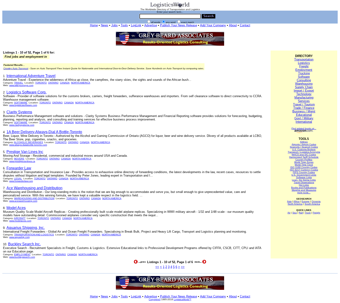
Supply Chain (304, 87)
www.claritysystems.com (21, 125)
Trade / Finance (303, 108)
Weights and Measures (304, 190)
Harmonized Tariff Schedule (303, 157)
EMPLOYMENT (22, 254)
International (304, 121)
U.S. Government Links (303, 175)
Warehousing (303, 83)
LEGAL (18, 178)
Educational (304, 115)
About (233, 25)
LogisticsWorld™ (182, 299)
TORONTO (41, 82)
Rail (301, 212)
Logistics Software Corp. (26, 92)
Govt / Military (303, 118)
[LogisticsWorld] (170, 7)
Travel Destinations (304, 182)
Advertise (150, 25)
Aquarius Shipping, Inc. (25, 228)
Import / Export (304, 90)
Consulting (304, 80)
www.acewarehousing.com (23, 201)
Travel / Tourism (304, 104)
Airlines (304, 142)
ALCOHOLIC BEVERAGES (28, 142)
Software (304, 76)
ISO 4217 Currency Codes (304, 169)
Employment (303, 70)
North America (295, 204)
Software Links (304, 177)
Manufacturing (303, 97)
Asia (289, 201)
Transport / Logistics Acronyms (304, 152)
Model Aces (16, 208)
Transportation (303, 59)
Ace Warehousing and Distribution (34, 188)
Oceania (316, 201)
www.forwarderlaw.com (21, 181)
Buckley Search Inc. (24, 244)
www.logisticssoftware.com (23, 105)
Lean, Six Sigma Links (304, 180)
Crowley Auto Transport (15, 68)
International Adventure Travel (31, 76)
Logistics (304, 63)
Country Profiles (303, 159)
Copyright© (155, 299)
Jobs (114, 25)
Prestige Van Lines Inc (24, 152)
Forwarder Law (18, 168)
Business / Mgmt (303, 111)
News (104, 25)
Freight (304, 66)
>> (183, 267)
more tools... (303, 192)
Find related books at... (303, 128)
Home (94, 25)
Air (288, 212)
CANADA (65, 82)
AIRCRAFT (19, 218)
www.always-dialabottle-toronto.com (28, 145)
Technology (304, 94)
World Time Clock (304, 164)
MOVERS (19, 158)
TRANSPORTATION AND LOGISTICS (34, 234)
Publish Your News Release (178, 25)
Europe (305, 201)
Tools (124, 25)
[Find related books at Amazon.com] (304, 132)
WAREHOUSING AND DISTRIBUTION (34, 198)
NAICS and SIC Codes (304, 154)
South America (312, 204)
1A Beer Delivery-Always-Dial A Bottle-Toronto (44, 132)
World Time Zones (303, 162)
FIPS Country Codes (304, 172)
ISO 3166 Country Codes (303, 167)
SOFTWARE (20, 102)
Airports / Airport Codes (304, 144)
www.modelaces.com (20, 220)
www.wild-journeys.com (21, 85)
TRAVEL (18, 82)
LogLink (136, 25)
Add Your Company (213, 25)
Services (304, 101)
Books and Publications (303, 187)
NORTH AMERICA (80, 82)
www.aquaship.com (19, 237)
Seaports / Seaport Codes (304, 147)
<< (157, 267)
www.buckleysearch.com (22, 257)
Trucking (304, 73)
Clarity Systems (19, 112)
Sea (294, 212)
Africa (297, 201)
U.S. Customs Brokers (303, 149)
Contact (245, 25)
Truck (308, 212)
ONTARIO (53, 82)
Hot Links (304, 185)
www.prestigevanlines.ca (22, 161)
